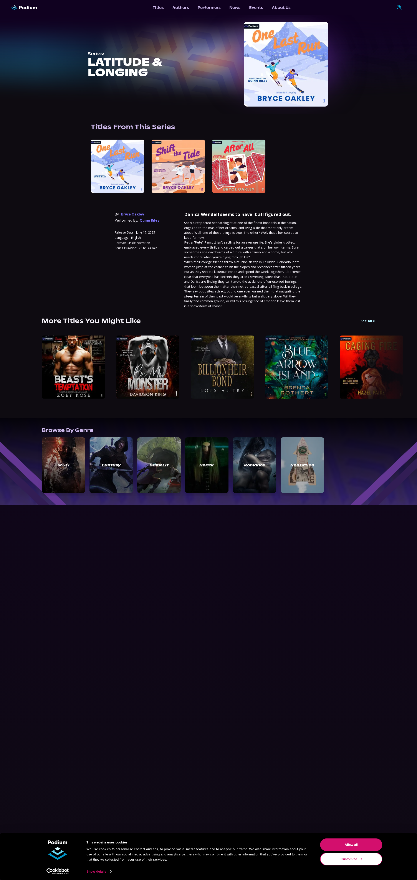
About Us (281, 7)
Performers (209, 7)
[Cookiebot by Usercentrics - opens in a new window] (58, 871)
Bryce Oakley (132, 214)
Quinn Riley (149, 220)
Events (256, 7)
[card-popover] (117, 166)
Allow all (351, 845)
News (234, 7)
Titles (158, 7)
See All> (368, 321)
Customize (349, 859)
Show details (96, 871)
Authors (180, 7)
